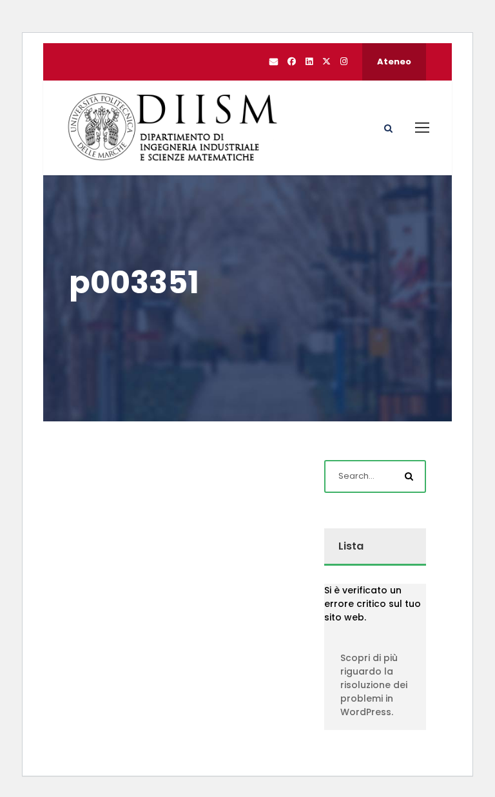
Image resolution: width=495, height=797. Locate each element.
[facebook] (291, 61)
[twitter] (326, 61)
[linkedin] (309, 61)
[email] (273, 61)
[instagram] (343, 61)
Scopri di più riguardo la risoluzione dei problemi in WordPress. (373, 684)
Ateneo (394, 61)
